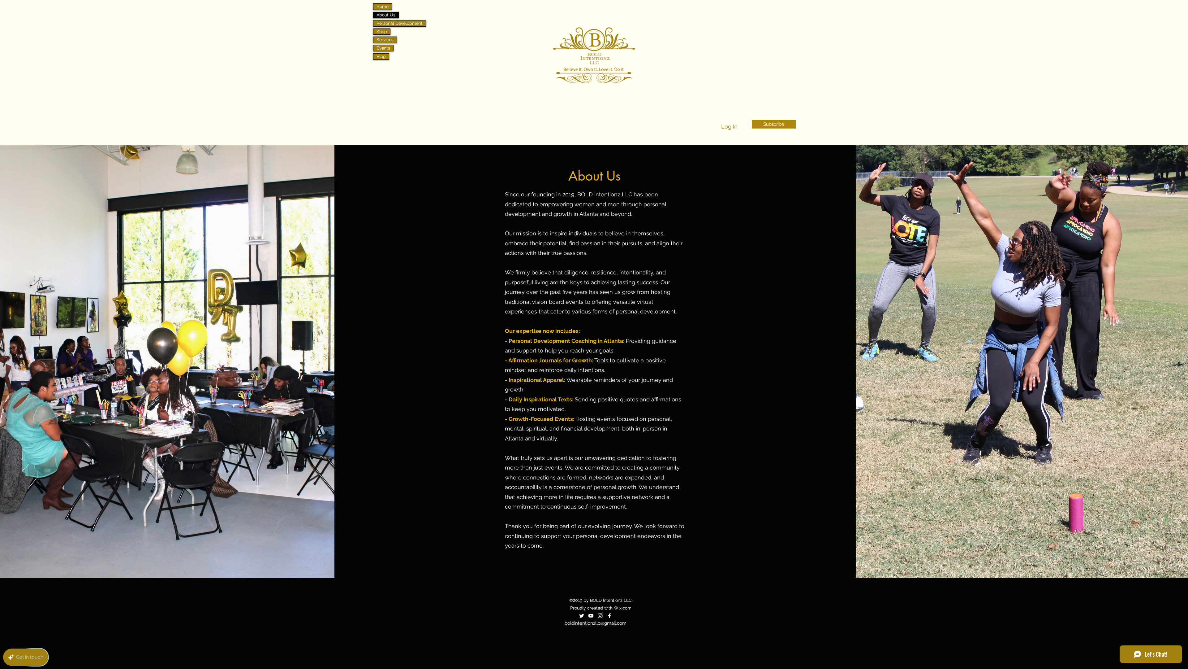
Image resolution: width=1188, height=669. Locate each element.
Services (385, 39)
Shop (382, 31)
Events (383, 48)
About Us (386, 14)
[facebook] (768, 134)
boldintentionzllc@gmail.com (595, 623)
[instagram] (758, 134)
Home (383, 6)
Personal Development (400, 23)
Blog (381, 56)
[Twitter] (582, 616)
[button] (783, 10)
